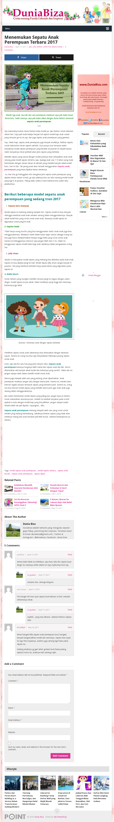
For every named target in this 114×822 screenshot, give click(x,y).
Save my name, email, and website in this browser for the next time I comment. (37, 748)
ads (30, 47)
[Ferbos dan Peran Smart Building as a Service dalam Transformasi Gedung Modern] (12, 783)
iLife (34, 47)
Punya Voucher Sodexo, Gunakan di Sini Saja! (98, 191)
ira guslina (31, 575)
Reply (70, 554)
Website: (11, 732)
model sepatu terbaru (47, 470)
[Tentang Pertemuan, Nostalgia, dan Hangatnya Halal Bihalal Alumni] (30, 783)
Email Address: (15, 720)
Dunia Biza (8, 47)
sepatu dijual (39, 474)
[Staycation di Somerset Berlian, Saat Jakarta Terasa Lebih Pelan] (66, 783)
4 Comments (45, 508)
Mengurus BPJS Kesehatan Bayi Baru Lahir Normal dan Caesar (92, 206)
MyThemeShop (60, 817)
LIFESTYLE (47, 47)
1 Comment (8, 508)
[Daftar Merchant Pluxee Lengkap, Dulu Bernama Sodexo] (101, 783)
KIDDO (39, 47)
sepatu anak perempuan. (39, 121)
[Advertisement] (39, 447)
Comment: (13, 680)
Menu (7, 28)
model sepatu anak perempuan (23, 470)
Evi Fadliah (21, 627)
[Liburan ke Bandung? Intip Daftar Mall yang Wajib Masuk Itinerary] (48, 783)
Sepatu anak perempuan (22, 474)
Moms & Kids (57, 47)
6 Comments (45, 494)
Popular (85, 134)
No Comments (10, 494)
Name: (11, 708)
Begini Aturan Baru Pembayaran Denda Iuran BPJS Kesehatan (93, 176)
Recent (101, 134)
